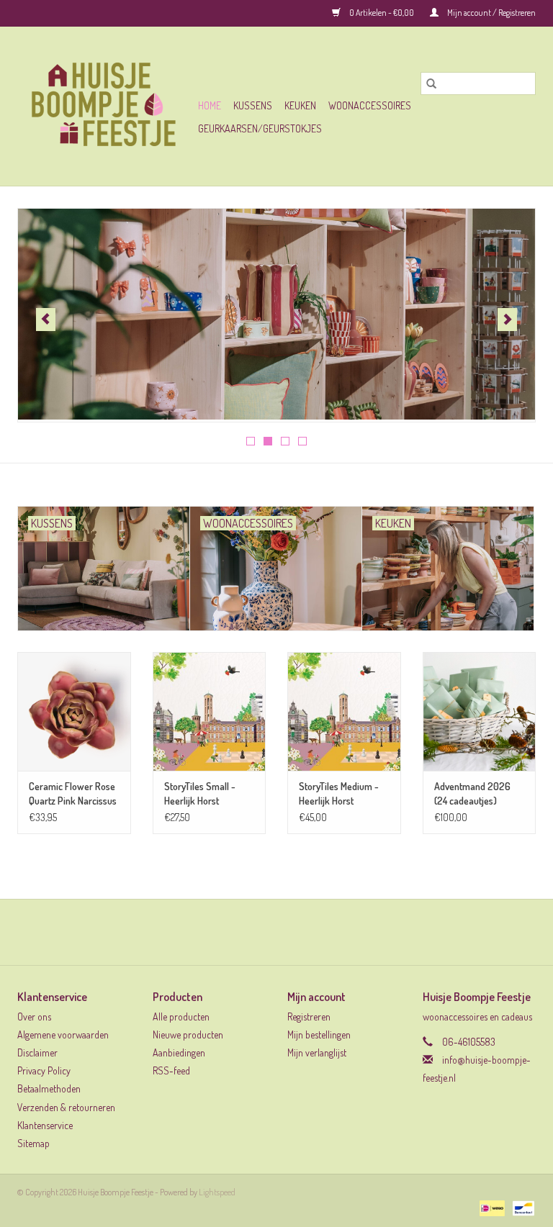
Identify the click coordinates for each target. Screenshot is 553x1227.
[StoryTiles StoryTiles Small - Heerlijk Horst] (209, 711)
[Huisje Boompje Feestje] (105, 106)
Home (209, 105)
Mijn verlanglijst (316, 1052)
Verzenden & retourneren (66, 1107)
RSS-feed (171, 1070)
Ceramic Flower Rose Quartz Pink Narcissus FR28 (73, 794)
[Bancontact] (521, 1207)
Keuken (300, 105)
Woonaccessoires (369, 105)
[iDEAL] (490, 1207)
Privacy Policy (44, 1070)
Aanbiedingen (179, 1052)
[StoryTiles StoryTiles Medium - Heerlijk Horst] (344, 711)
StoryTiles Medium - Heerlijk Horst (339, 793)
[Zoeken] (431, 83)
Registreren (309, 1016)
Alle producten (181, 1016)
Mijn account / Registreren (491, 12)
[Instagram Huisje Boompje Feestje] (289, 931)
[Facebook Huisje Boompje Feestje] (264, 931)
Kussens (252, 105)
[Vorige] (45, 319)
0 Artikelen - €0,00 (381, 12)
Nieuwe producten (188, 1034)
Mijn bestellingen (319, 1034)
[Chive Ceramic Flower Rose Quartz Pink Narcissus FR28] (74, 711)
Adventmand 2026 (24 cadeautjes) (472, 793)
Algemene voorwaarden (63, 1034)
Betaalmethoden (49, 1088)
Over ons (34, 1016)
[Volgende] (507, 319)
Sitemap (33, 1143)
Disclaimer (37, 1052)
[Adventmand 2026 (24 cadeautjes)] (479, 711)
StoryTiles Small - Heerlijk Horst (199, 793)
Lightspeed (217, 1192)
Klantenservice (45, 1125)
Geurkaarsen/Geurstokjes (260, 128)
